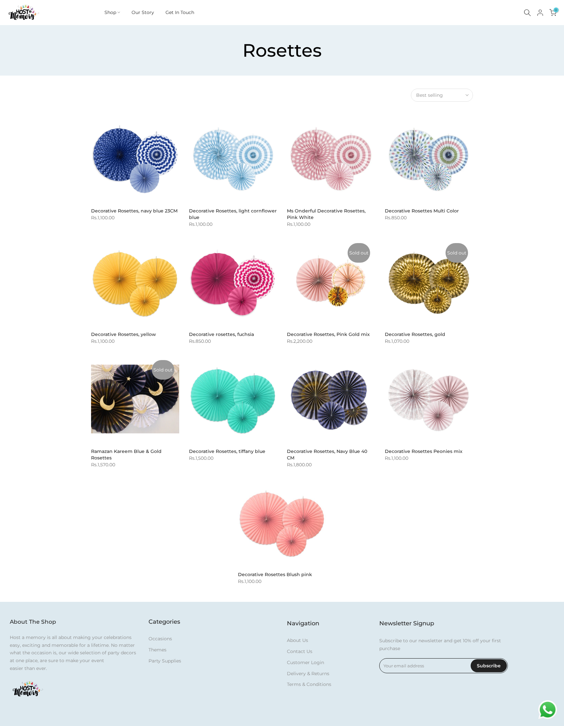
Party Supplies (165, 661)
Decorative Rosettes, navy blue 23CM (134, 211)
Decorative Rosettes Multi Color (422, 211)
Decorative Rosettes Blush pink (275, 574)
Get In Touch (179, 12)
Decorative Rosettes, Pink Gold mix (328, 334)
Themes (157, 650)
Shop (110, 12)
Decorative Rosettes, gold (415, 334)
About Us (297, 640)
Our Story (143, 12)
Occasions (160, 639)
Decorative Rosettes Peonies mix (423, 451)
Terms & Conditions (309, 684)
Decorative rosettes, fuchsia (221, 334)
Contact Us (299, 651)
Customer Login (305, 662)
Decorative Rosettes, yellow (123, 334)
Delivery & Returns (308, 673)
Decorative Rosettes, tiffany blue (227, 451)
